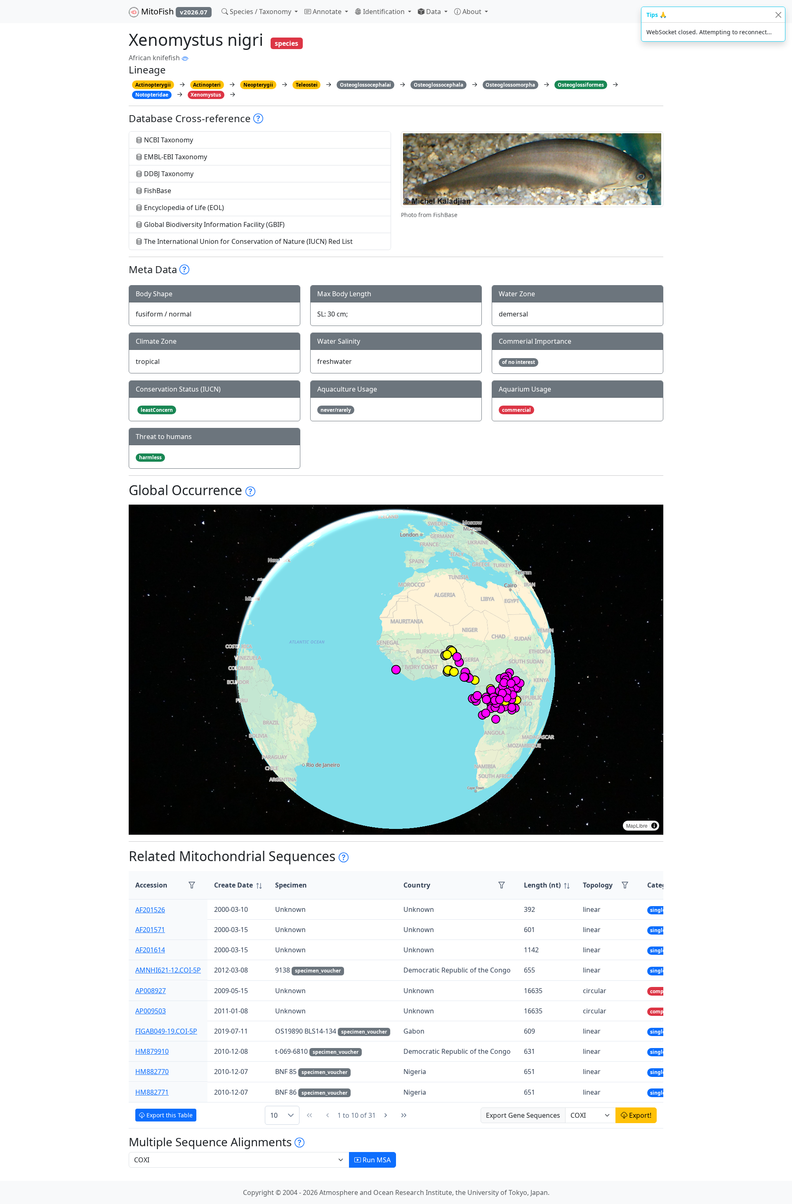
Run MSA (376, 1159)
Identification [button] (383, 11)
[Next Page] (385, 1115)
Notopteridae (151, 94)
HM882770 (152, 1071)
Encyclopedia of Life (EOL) (183, 207)
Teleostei (307, 84)
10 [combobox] (274, 1115)
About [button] (472, 11)
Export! (639, 1115)
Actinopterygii (153, 84)
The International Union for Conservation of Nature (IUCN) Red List (247, 241)
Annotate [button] (327, 11)
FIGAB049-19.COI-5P (166, 1031)
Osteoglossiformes (581, 84)
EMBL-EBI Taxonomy (174, 156)
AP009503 (150, 1010)
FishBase (156, 190)
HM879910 (152, 1051)
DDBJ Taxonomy (167, 173)
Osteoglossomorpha (510, 84)
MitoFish (173, 11)
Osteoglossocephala (438, 84)
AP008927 (150, 990)
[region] (396, 670)
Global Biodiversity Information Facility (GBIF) (213, 224)
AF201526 (150, 909)
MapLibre (637, 825)
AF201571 (150, 929)
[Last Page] (404, 1115)
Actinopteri (207, 84)
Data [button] (433, 11)
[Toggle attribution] (654, 826)
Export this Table (169, 1115)
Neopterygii (258, 84)
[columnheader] (238, 885)
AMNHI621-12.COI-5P (168, 970)
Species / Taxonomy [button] (260, 11)
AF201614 (150, 949)
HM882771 (152, 1092)
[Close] (778, 14)
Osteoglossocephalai (365, 84)
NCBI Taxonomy (167, 139)
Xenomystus (206, 94)
